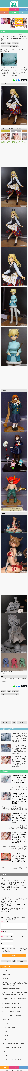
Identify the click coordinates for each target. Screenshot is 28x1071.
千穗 (3, 808)
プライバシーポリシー (14, 950)
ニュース (5, 1023)
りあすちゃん (12, 808)
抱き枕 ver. (15, 848)
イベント (14, 12)
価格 (20, 809)
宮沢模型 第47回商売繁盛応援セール (12, 989)
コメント (5, 921)
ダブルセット (23, 808)
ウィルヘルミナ (23, 787)
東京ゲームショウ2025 (9, 974)
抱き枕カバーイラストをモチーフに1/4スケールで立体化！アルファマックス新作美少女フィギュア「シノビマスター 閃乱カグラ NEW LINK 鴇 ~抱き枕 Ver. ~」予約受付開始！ (19, 761)
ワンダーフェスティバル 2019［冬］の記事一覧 (13, 678)
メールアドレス (7, 936)
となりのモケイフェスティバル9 (18, 868)
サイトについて (14, 1067)
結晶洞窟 (3, 43)
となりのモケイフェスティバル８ (12, 1007)
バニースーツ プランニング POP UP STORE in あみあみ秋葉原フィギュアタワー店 (15, 993)
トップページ (4, 9)
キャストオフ (23, 807)
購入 (23, 809)
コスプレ (4, 12)
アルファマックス (19, 786)
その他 (5, 1056)
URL (2, 943)
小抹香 (8, 43)
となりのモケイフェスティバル (11, 1003)
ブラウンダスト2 (13, 787)
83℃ (3, 867)
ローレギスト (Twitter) (7, 680)
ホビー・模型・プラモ (9, 1027)
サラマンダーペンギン (21, 867)
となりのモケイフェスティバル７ (12, 1060)
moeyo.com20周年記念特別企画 (11, 1011)
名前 (4, 931)
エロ (18, 808)
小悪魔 (7, 808)
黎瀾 (17, 809)
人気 (23, 12)
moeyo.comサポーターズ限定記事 (12, 1015)
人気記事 (5, 1035)
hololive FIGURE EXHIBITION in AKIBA (14, 1044)
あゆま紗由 (12, 809)
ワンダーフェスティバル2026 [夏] (18, 789)
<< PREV (5, 722)
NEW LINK (12, 846)
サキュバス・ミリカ (10, 828)
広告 (5, 1067)
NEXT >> (22, 722)
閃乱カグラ (6, 846)
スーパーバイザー (10, 867)
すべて (5, 970)
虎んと (25, 828)
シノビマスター (19, 846)
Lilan (9, 848)
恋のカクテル (19, 828)
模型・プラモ (23, 9)
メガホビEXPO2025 (8, 978)
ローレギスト (15, 43)
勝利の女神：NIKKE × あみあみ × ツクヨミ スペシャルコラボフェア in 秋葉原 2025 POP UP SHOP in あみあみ (15, 983)
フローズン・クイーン (8, 786)
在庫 (26, 809)
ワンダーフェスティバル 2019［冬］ (9, 46)
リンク (23, 1067)
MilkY (25, 827)
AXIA (25, 786)
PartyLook (6, 809)
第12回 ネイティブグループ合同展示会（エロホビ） (15, 999)
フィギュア (14, 9)
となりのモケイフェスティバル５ (12, 1048)
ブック (5, 1052)
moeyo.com (14, 1070)
